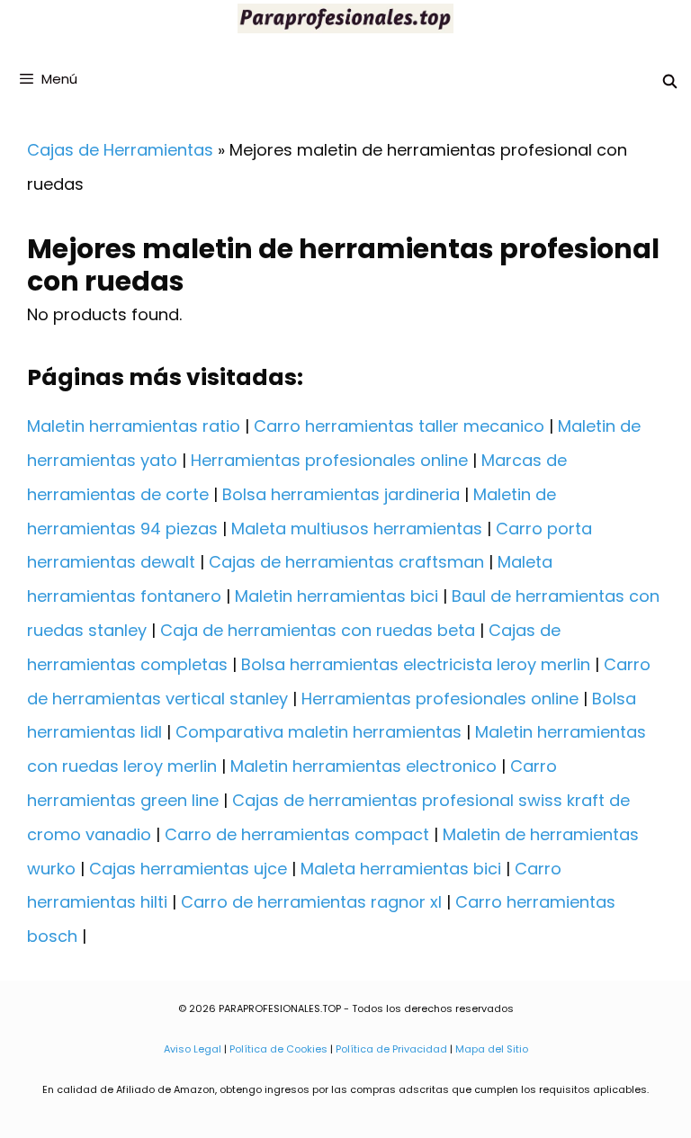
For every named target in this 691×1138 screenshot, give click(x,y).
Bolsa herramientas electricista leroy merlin (415, 664)
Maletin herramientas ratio (133, 426)
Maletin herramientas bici (336, 596)
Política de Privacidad (391, 1049)
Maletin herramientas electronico (363, 766)
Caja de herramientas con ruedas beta (317, 630)
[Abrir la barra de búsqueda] (670, 81)
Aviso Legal (192, 1049)
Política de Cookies (278, 1049)
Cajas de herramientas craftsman (346, 562)
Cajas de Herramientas (120, 150)
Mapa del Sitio (491, 1049)
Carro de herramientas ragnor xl (311, 902)
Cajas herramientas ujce (188, 868)
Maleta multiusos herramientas (356, 528)
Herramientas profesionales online (329, 460)
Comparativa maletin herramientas (318, 732)
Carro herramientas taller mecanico (399, 426)
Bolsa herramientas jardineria (341, 494)
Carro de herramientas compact (297, 834)
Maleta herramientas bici (401, 868)
